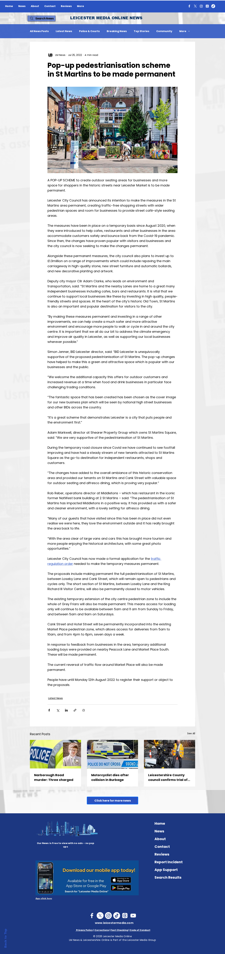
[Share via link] (75, 710)
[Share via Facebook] (49, 710)
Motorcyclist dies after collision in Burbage (110, 777)
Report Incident (169, 862)
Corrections (102, 930)
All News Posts (39, 31)
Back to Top (5, 938)
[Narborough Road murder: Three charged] (55, 754)
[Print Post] (83, 710)
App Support (166, 869)
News (159, 831)
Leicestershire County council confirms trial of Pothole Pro (168, 777)
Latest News (64, 31)
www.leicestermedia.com (114, 923)
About (160, 838)
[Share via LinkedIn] (66, 710)
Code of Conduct (140, 930)
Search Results (168, 877)
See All (191, 733)
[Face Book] (91, 915)
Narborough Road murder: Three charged (53, 777)
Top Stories (141, 31)
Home (160, 823)
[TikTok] (213, 6)
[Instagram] (201, 6)
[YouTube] (133, 915)
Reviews (162, 854)
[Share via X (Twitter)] (57, 710)
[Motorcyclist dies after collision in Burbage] (112, 754)
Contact (162, 846)
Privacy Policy (84, 930)
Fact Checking (119, 930)
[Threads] (207, 6)
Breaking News (117, 31)
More (182, 31)
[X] (195, 6)
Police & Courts (89, 31)
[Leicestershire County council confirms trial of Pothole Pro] (169, 754)
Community (164, 31)
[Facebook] (189, 6)
